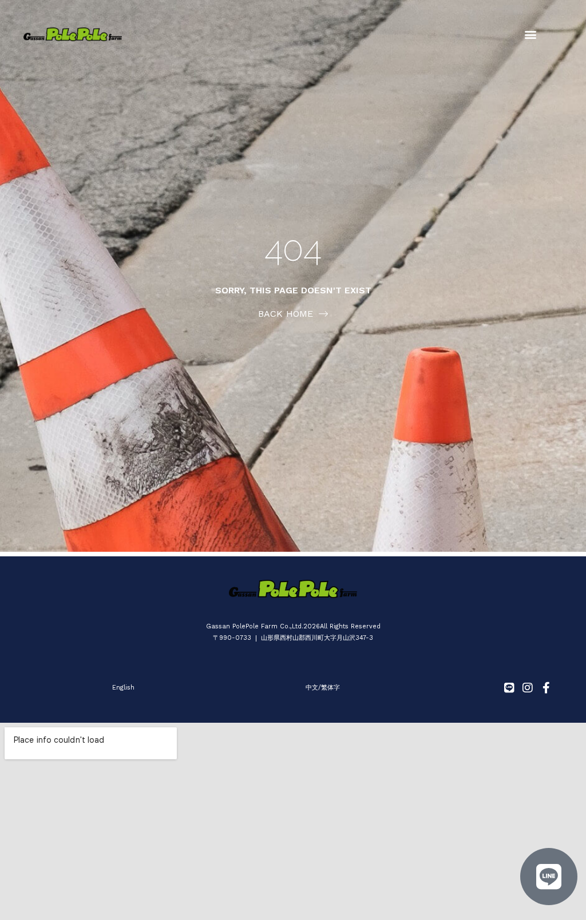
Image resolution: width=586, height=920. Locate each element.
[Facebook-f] (546, 688)
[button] (530, 34)
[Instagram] (527, 688)
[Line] (509, 688)
